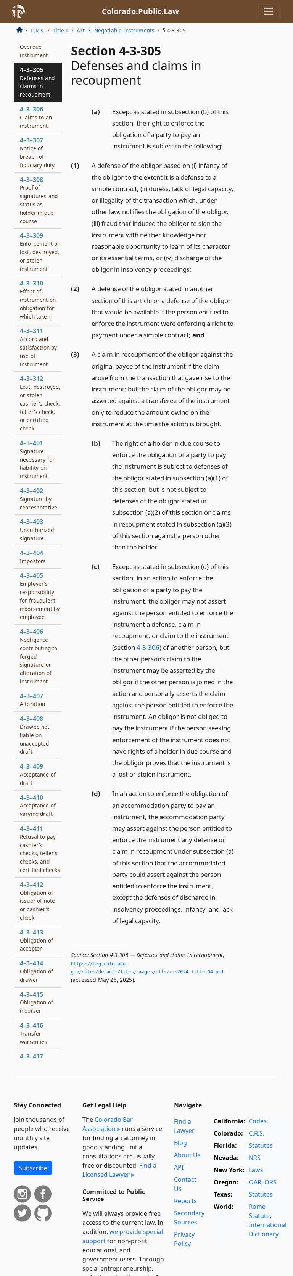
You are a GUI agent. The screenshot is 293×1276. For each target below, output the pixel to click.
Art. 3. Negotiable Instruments (116, 30)
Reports (185, 1201)
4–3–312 (40, 403)
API (179, 1167)
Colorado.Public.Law (140, 11)
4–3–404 (33, 557)
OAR (255, 1182)
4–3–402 (38, 499)
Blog (180, 1143)
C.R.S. (38, 30)
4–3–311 (38, 347)
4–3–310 (38, 299)
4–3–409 (38, 774)
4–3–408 (35, 734)
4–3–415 (36, 1002)
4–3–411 (40, 848)
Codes (258, 1121)
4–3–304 (34, 47)
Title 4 (61, 30)
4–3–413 (36, 940)
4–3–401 (37, 459)
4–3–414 (36, 971)
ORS (270, 1182)
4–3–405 (40, 595)
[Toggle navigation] (268, 11)
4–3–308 (39, 200)
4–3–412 (37, 900)
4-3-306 (148, 647)
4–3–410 (38, 805)
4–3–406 (38, 656)
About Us (187, 1155)
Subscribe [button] (33, 1168)
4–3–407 (32, 700)
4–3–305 (37, 82)
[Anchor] (227, 145)
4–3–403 (37, 529)
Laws (256, 1170)
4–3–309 (40, 251)
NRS (255, 1158)
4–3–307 (37, 152)
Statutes (261, 1145)
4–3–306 (36, 117)
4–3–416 (34, 1033)
